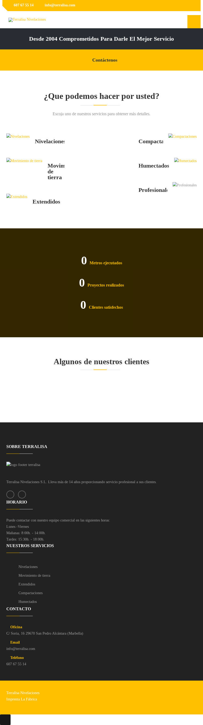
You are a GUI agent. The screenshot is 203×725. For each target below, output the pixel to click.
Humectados (28, 602)
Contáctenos (104, 60)
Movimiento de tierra (34, 576)
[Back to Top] (5, 719)
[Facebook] (184, 5)
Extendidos (27, 584)
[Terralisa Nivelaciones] (27, 20)
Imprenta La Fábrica (21, 699)
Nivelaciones (28, 567)
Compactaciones (31, 593)
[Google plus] (191, 5)
